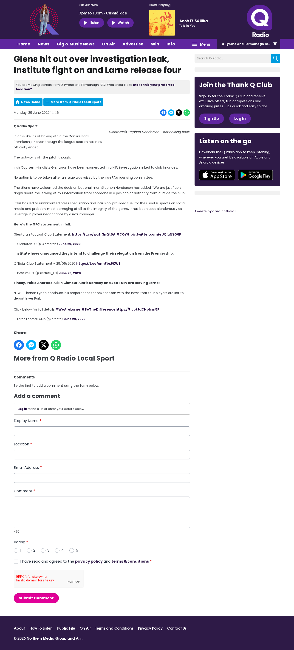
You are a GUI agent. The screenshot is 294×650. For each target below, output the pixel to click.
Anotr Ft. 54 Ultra (193, 20)
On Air (108, 44)
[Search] (275, 58)
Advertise (133, 44)
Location (23, 444)
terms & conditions (130, 561)
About (19, 628)
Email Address (28, 467)
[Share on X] (179, 112)
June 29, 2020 (70, 244)
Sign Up (211, 118)
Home (23, 44)
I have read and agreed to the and (86, 561)
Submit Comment (36, 598)
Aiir (79, 638)
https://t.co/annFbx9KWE (98, 263)
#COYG (123, 234)
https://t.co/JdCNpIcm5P (137, 309)
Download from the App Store (217, 175)
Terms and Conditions (114, 628)
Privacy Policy (150, 628)
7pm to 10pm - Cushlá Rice (103, 13)
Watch (123, 22)
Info (171, 44)
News (43, 44)
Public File (66, 628)
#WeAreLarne (67, 309)
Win (155, 44)
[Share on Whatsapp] (187, 112)
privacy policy (89, 561)
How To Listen (41, 628)
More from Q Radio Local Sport (76, 102)
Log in (22, 409)
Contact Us (177, 628)
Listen (94, 22)
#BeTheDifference (98, 309)
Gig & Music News (76, 44)
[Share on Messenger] (171, 112)
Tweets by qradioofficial (215, 211)
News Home (30, 102)
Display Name (28, 420)
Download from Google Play (255, 175)
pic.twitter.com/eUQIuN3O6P (155, 234)
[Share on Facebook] (163, 112)
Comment (24, 491)
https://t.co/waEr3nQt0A (93, 234)
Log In (240, 118)
